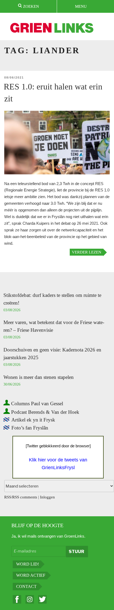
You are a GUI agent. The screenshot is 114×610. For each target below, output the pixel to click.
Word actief (30, 575)
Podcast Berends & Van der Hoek (44, 412)
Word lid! (27, 564)
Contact (26, 586)
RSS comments (24, 497)
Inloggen (47, 497)
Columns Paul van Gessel (36, 403)
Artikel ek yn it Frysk (33, 420)
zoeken (30, 6)
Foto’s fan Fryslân (29, 428)
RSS (7, 497)
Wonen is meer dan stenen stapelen (38, 377)
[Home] (52, 28)
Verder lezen (86, 252)
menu (81, 6)
